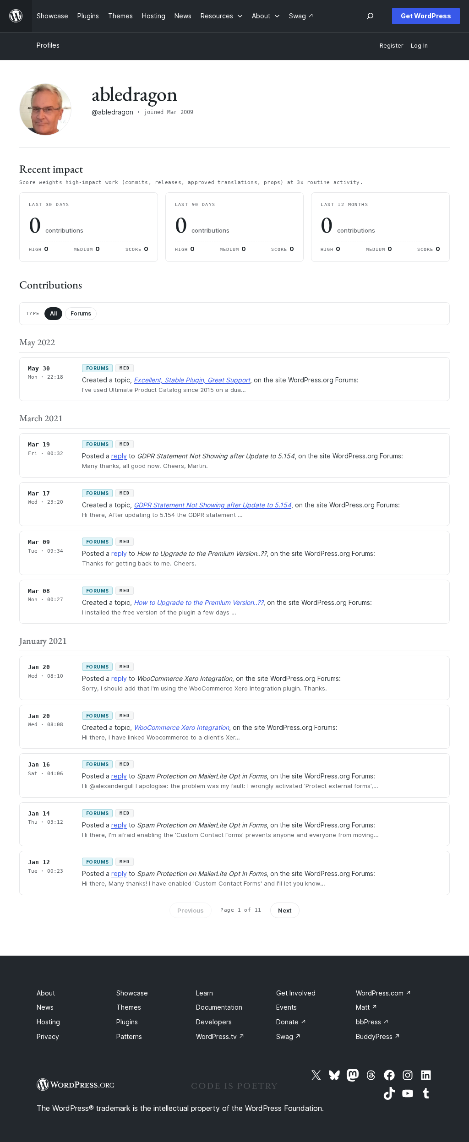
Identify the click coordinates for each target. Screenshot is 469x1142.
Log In (419, 45)
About (46, 993)
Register (392, 45)
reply (119, 456)
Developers (214, 1022)
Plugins (127, 1022)
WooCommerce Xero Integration (181, 727)
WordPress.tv (220, 1036)
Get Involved (296, 993)
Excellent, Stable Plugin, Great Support (192, 380)
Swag (288, 1036)
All (53, 313)
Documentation (219, 1007)
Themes (128, 1007)
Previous (190, 910)
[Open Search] (370, 16)
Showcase (132, 993)
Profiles (48, 45)
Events (286, 1007)
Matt (366, 1007)
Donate (291, 1022)
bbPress (372, 1022)
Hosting (48, 1022)
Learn (204, 993)
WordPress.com (383, 993)
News (45, 1007)
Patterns (129, 1036)
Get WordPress (426, 16)
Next (285, 910)
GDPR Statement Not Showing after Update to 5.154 (212, 505)
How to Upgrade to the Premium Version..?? (198, 602)
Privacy (48, 1036)
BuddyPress (378, 1036)
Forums (81, 313)
